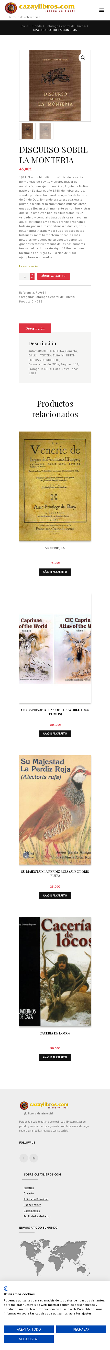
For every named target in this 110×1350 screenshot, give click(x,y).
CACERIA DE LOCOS (55, 1033)
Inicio (24, 26)
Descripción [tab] (35, 328)
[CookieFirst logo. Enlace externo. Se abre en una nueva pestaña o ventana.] (6, 1288)
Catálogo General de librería (66, 26)
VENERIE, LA (55, 548)
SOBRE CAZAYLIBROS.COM (42, 1174)
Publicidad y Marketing (37, 1216)
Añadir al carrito (53, 276)
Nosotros (29, 1188)
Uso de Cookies (32, 1205)
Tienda (37, 26)
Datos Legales (32, 1211)
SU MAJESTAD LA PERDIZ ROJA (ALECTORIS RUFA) (55, 873)
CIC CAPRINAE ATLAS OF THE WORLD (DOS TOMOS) (55, 711)
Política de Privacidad (36, 1199)
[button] (83, 57)
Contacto (29, 1193)
